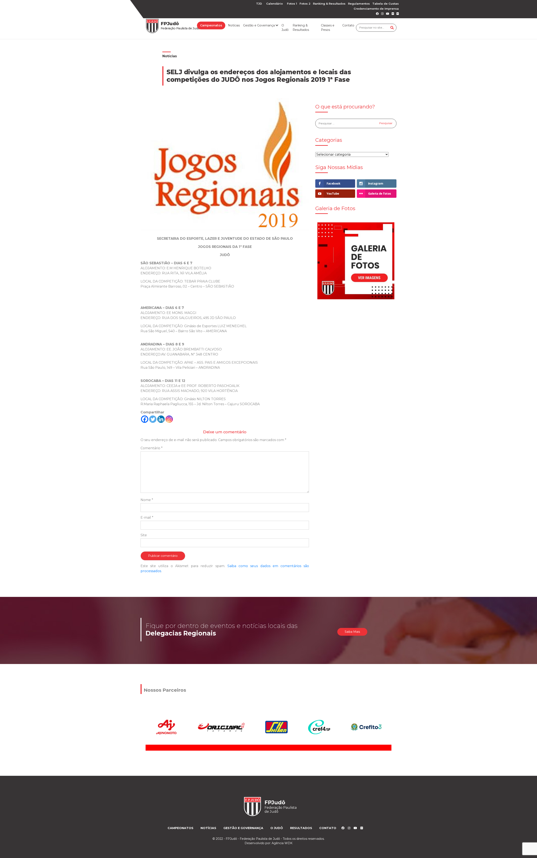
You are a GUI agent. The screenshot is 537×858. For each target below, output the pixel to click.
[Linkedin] (161, 419)
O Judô (285, 27)
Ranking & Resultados (329, 3)
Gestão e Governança (243, 828)
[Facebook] (144, 419)
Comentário (152, 448)
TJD (259, 3)
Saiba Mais (352, 632)
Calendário (274, 3)
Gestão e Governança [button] (259, 25)
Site (144, 535)
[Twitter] (152, 419)
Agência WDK (282, 843)
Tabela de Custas (385, 3)
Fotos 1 (292, 3)
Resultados (301, 828)
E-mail (147, 517)
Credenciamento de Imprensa (376, 8)
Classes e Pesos (327, 27)
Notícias (234, 25)
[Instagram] (169, 419)
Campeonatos (211, 25)
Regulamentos (359, 3)
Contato (348, 25)
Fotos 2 (305, 3)
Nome (147, 500)
